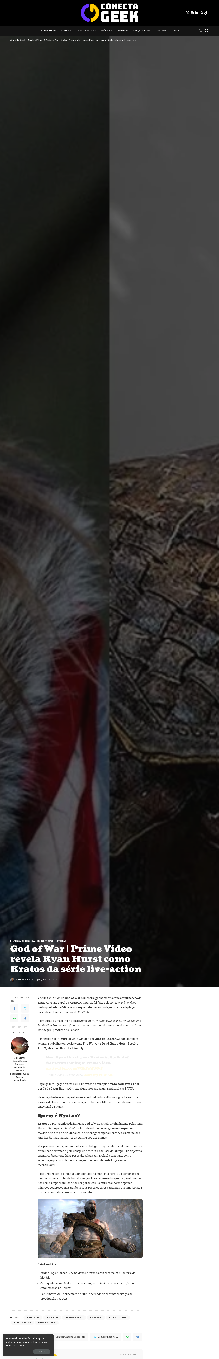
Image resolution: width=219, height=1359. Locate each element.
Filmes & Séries (20, 941)
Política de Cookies (15, 1345)
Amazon (34, 1317)
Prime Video (23, 1322)
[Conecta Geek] (109, 12)
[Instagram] (192, 13)
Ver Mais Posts (128, 1354)
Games (35, 941)
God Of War (74, 1317)
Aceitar (41, 1351)
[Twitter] (187, 13)
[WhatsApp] (201, 13)
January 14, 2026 (98, 1075)
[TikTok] (206, 13)
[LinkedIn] (196, 13)
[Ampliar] (138, 1203)
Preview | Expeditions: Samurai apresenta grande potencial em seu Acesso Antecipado (19, 1069)
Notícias (47, 941)
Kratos (97, 1317)
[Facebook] (14, 1008)
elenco (53, 1317)
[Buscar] (207, 31)
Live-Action (119, 1317)
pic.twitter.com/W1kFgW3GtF (74, 1068)
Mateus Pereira (24, 979)
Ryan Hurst (47, 1322)
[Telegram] (25, 1018)
